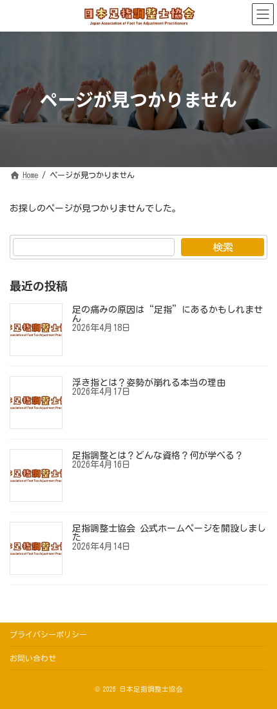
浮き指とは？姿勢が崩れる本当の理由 (148, 382)
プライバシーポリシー (48, 634)
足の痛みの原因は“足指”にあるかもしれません (167, 314)
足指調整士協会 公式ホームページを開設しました (169, 533)
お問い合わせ (33, 658)
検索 (223, 247)
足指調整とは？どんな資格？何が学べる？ (158, 455)
